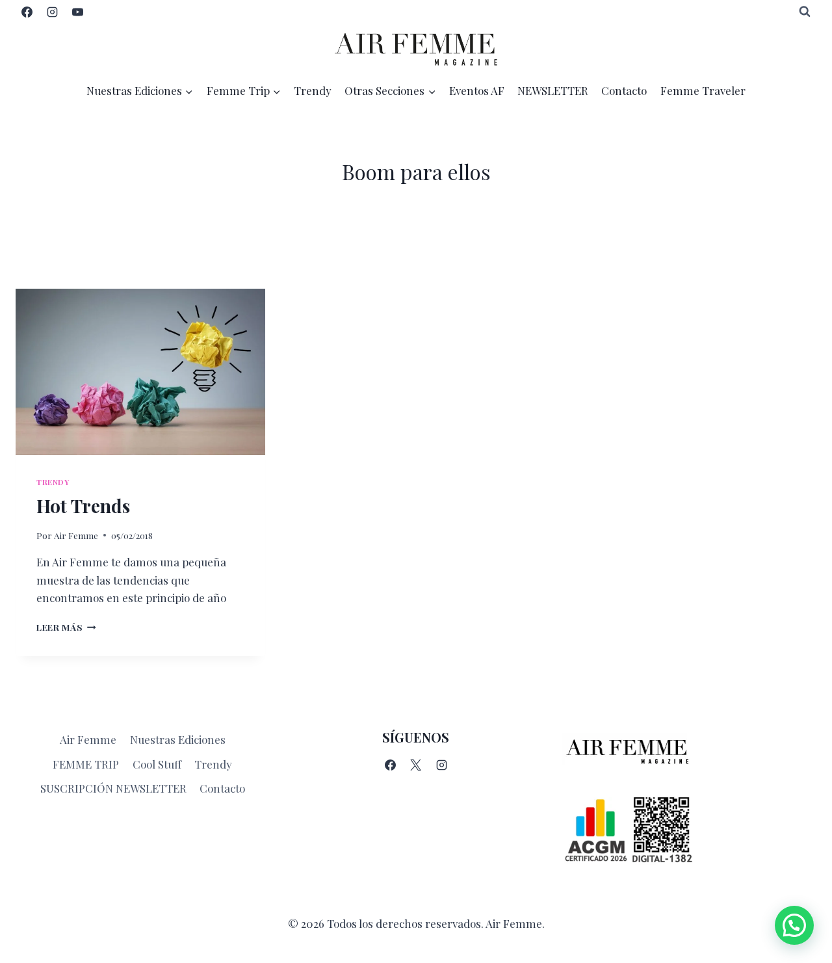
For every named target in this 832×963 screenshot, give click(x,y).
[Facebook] (27, 12)
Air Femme (76, 535)
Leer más (66, 627)
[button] (794, 925)
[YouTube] (77, 12)
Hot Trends (83, 506)
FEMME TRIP (86, 764)
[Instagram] (52, 12)
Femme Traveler (703, 90)
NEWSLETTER (552, 90)
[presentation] (140, 372)
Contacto (624, 90)
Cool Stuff (157, 764)
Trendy (313, 90)
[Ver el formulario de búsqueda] (804, 11)
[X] (416, 765)
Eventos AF (476, 90)
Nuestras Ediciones (178, 739)
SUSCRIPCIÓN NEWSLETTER (113, 788)
